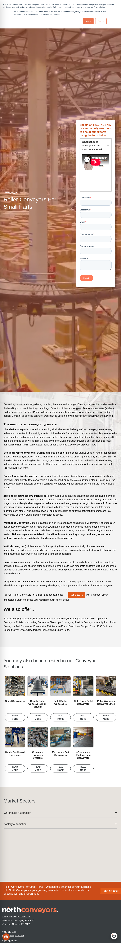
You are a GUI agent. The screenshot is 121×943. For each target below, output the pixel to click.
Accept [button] (88, 21)
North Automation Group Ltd (16, 916)
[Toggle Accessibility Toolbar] (6, 937)
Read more (15, 717)
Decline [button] (101, 21)
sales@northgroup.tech (13, 935)
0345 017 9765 (9, 932)
